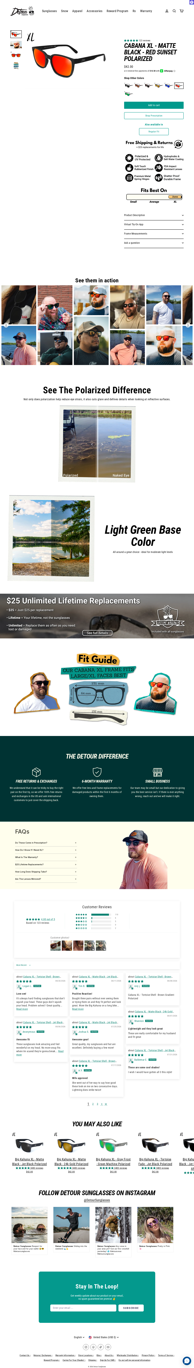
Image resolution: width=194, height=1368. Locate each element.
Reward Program (117, 11)
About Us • (109, 1355)
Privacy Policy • (148, 1355)
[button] (131, 40)
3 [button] (97, 1103)
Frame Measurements (135, 233)
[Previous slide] (6, 325)
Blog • (99, 1355)
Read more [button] (22, 1009)
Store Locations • (86, 1355)
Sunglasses (49, 11)
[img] (24, 981)
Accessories (94, 11)
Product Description (134, 215)
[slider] (97, 444)
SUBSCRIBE (131, 1308)
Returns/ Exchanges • (43, 1355)
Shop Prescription (153, 115)
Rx (134, 11)
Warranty (146, 11)
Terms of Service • (166, 1355)
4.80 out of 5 (48, 919)
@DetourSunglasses (97, 1200)
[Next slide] (187, 325)
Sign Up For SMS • (108, 1360)
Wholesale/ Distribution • (128, 1355)
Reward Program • (52, 1360)
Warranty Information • (65, 1355)
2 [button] (93, 1103)
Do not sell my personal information (134, 1360)
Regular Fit (154, 131)
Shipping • (92, 1360)
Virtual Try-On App (133, 224)
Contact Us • (25, 1355)
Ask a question (132, 242)
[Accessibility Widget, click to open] (191, 2)
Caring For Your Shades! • (74, 1360)
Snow (64, 11)
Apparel (77, 11)
